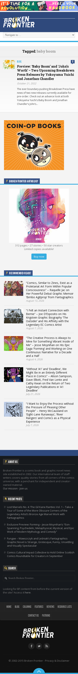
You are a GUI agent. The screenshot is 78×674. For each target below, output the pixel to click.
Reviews (50, 607)
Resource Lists (65, 607)
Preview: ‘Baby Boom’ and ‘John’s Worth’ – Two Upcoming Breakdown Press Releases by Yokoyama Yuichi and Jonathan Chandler (45, 72)
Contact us (33, 615)
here (28, 592)
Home (8, 607)
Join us (24, 488)
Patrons (46, 615)
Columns (27, 607)
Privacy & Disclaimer (57, 660)
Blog (19, 61)
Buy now (39, 256)
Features (39, 607)
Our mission (10, 488)
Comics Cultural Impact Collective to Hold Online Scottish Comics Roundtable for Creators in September (40, 554)
